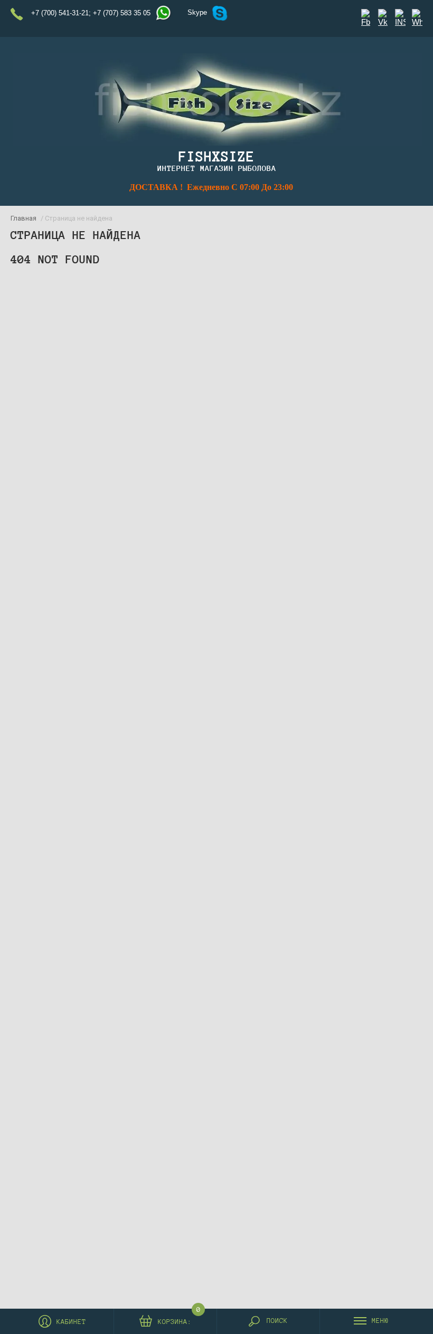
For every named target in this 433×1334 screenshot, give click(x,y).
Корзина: (175, 1320)
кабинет (71, 1322)
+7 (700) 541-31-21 (60, 13)
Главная (23, 218)
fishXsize (216, 156)
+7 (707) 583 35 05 (121, 13)
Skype (197, 12)
